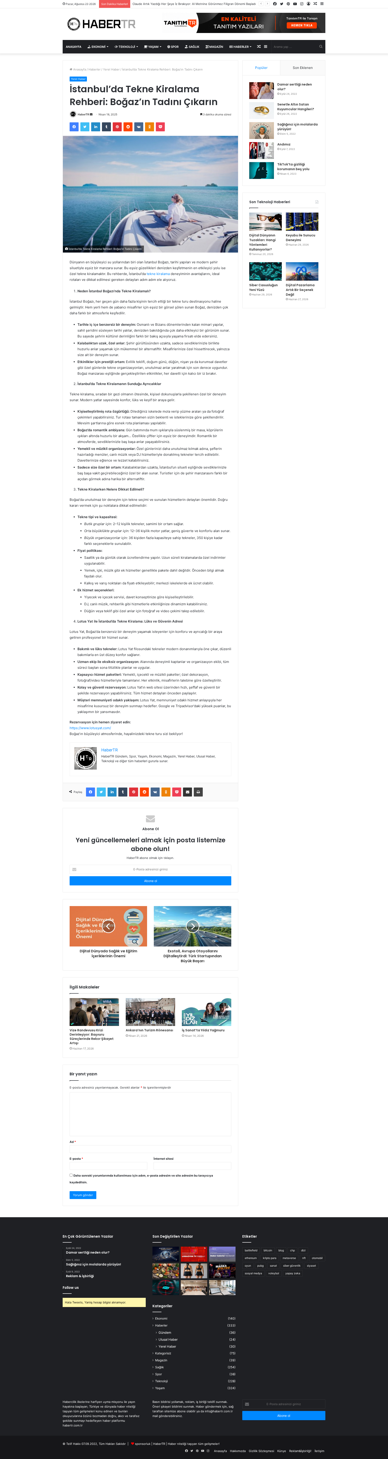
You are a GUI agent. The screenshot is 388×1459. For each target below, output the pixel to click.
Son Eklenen (303, 68)
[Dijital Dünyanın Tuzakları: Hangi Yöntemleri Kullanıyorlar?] (265, 222)
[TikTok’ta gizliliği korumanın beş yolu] (261, 170)
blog (281, 1250)
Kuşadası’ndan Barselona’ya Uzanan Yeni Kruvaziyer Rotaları (174, 4)
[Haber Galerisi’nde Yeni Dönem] (222, 1254)
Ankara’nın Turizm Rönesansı (149, 1030)
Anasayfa (73, 46)
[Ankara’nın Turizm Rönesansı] (150, 1012)
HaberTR (83, 114)
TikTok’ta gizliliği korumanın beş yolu (293, 166)
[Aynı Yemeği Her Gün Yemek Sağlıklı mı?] (165, 1271)
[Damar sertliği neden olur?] (261, 90)
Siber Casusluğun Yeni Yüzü (263, 287)
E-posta (76, 1158)
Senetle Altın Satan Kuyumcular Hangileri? (295, 106)
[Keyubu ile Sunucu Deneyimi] (302, 222)
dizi (303, 1250)
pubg (260, 1265)
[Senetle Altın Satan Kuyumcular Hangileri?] (261, 110)
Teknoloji (126, 46)
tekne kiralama (158, 274)
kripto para (269, 1258)
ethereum (251, 1258)
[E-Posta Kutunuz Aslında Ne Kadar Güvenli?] (165, 1287)
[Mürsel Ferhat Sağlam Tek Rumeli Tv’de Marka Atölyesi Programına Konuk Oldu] (222, 1271)
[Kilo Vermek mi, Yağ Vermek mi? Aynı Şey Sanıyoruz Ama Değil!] (194, 1271)
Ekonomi (98, 46)
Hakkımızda (238, 1451)
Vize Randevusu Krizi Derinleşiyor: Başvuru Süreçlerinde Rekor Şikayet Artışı (92, 1036)
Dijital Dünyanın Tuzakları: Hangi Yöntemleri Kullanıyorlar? (262, 242)
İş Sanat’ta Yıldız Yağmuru (203, 1030)
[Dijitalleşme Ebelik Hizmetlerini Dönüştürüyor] (194, 1287)
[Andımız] (261, 150)
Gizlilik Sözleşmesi (261, 1451)
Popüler (261, 68)
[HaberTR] (104, 24)
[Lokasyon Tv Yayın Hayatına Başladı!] (194, 1254)
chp (292, 1250)
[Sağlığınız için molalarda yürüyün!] (261, 130)
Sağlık (193, 46)
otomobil (317, 1258)
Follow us (71, 1287)
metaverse (289, 1258)
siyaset (311, 1265)
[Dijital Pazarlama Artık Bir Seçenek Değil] (302, 271)
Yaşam (153, 46)
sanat (273, 1265)
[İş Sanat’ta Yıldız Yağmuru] (206, 1012)
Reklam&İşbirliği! (300, 1451)
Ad (73, 1142)
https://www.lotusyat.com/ (90, 728)
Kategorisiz (163, 1353)
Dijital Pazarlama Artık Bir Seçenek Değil (300, 290)
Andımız (284, 144)
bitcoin (268, 1250)
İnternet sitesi (164, 1158)
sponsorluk (142, 1444)
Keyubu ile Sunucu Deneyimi (300, 237)
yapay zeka (292, 1273)
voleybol (273, 1273)
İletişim (319, 1451)
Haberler (241, 46)
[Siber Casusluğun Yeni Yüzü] (265, 271)
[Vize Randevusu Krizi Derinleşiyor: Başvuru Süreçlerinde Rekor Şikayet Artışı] (94, 1012)
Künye (281, 1451)
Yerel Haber (111, 69)
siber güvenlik (292, 1265)
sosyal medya (253, 1273)
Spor (174, 46)
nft (304, 1258)
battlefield (251, 1250)
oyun (248, 1265)
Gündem (165, 1332)
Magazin (216, 46)
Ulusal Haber (168, 1339)
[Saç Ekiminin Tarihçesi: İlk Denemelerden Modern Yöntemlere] (222, 1287)
